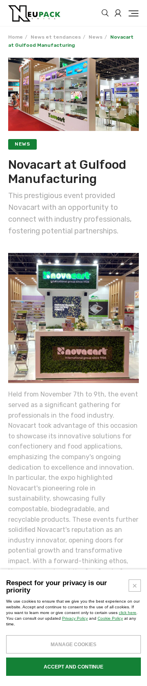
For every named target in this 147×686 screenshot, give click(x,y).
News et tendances (56, 37)
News (95, 37)
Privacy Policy (75, 618)
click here (127, 612)
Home (15, 37)
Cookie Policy (110, 618)
